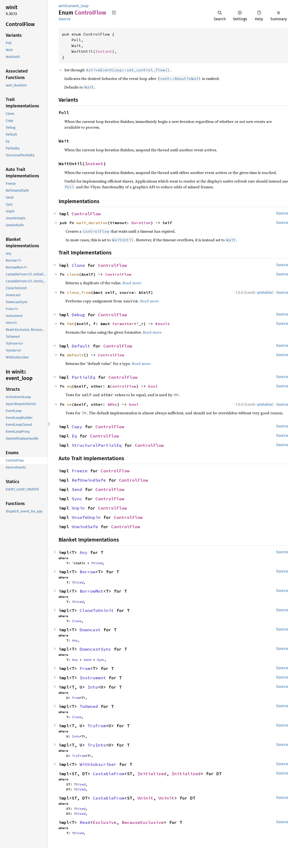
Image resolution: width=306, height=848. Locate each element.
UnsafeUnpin (86, 517)
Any (83, 552)
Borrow (87, 571)
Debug (78, 314)
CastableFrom (108, 773)
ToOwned (89, 706)
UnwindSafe (85, 526)
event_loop (79, 6)
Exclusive (104, 822)
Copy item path (114, 12)
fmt (70, 323)
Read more (131, 282)
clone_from (79, 292)
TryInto (96, 745)
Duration (141, 222)
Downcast (90, 629)
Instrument (93, 677)
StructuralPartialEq (97, 445)
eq (69, 386)
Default (81, 346)
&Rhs (112, 404)
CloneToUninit (97, 610)
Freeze (79, 471)
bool (153, 386)
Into (92, 687)
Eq (74, 436)
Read (85, 822)
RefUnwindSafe (89, 480)
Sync (77, 498)
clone (73, 274)
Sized (98, 563)
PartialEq (83, 377)
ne (69, 404)
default (75, 355)
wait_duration (92, 222)
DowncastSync (95, 649)
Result (162, 323)
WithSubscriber (98, 764)
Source (65, 19)
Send (77, 489)
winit (63, 6)
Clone (78, 265)
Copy (77, 426)
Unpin (78, 508)
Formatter (123, 323)
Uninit (145, 798)
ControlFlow (86, 213)
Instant (103, 51)
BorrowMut (91, 591)
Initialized (151, 773)
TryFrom (96, 725)
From (85, 668)
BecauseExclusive (143, 822)
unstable (264, 292)
